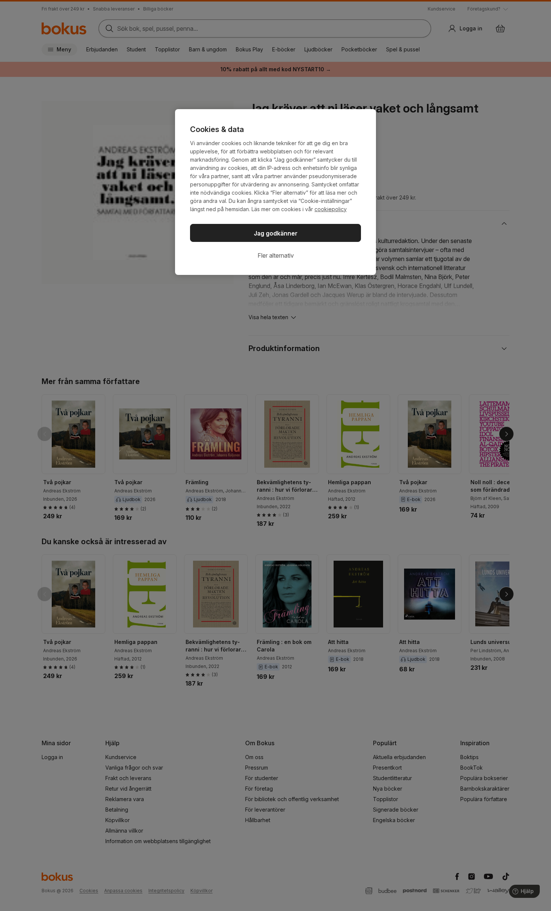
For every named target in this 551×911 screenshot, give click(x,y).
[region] (275, 192)
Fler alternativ (276, 255)
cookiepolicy (330, 209)
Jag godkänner (276, 233)
